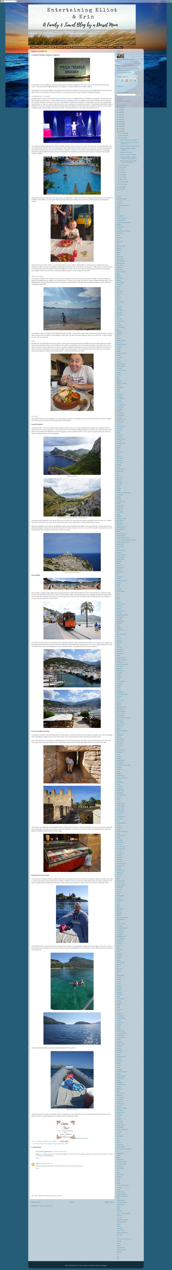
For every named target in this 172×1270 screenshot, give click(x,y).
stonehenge (120, 1104)
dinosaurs (119, 482)
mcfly (118, 784)
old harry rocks (121, 863)
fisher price (120, 576)
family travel (120, 544)
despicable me (121, 469)
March (122, 179)
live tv (118, 748)
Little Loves (120, 741)
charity (119, 385)
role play (119, 1003)
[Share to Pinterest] (68, 1141)
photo (118, 893)
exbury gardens (121, 527)
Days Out (60, 47)
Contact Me (50, 47)
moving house (121, 816)
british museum (121, 340)
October (122, 138)
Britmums (119, 342)
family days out (121, 533)
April (121, 177)
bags (118, 274)
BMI (118, 316)
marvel (119, 780)
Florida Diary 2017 (122, 580)
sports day (120, 1089)
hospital (119, 685)
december (120, 462)
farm (118, 548)
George (119, 612)
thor (118, 1151)
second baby (120, 1031)
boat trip (119, 319)
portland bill (120, 930)
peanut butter (121, 883)
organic (119, 868)
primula (119, 945)
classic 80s (120, 407)
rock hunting (120, 998)
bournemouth (121, 327)
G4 (118, 600)
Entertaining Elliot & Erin (126, 59)
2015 (120, 187)
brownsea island (121, 344)
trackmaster (120, 1174)
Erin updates (120, 520)
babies (119, 252)
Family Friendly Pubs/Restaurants (126, 540)
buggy (118, 351)
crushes (119, 445)
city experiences (121, 404)
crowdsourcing (121, 443)
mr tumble (120, 818)
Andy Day (119, 233)
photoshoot (120, 900)
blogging (119, 308)
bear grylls (120, 291)
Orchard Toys (121, 865)
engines (119, 516)
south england (121, 1076)
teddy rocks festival (122, 1129)
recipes (119, 979)
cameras (119, 361)
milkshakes (120, 793)
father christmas (121, 554)
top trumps (120, 1166)
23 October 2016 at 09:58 (59, 1151)
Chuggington (120, 398)
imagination (120, 692)
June (121, 172)
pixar (118, 904)
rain (118, 966)
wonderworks (120, 1247)
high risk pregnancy (122, 664)
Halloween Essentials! (126, 152)
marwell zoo (120, 782)
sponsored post (121, 1084)
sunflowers (120, 1110)
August (122, 167)
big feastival (120, 301)
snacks (119, 1063)
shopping (119, 1041)
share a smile (121, 1037)
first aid (119, 570)
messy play (120, 788)
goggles (119, 627)
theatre (119, 1142)
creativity (119, 437)
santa (118, 1007)
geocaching (120, 610)
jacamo (119, 702)
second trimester (121, 1033)
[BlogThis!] (63, 1141)
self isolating (120, 1035)
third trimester (121, 1146)
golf (118, 632)
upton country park (122, 1196)
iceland (119, 690)
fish (118, 574)
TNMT (118, 1155)
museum (119, 827)
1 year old (120, 201)
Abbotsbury (120, 216)
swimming (61, 1143)
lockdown (119, 752)
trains (118, 1179)
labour (118, 728)
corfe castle (120, 422)
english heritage (121, 518)
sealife (119, 1026)
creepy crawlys (121, 439)
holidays (50, 1143)
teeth (118, 1134)
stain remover (121, 1093)
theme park (120, 1144)
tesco (118, 1140)
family (41, 1143)
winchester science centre (124, 1239)
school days (120, 1016)
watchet (119, 1215)
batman (119, 286)
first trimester (120, 572)
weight (119, 1224)
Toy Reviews (120, 1168)
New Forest (120, 842)
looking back (120, 763)
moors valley (120, 808)
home (118, 679)
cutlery (119, 447)
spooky (119, 1086)
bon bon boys (121, 321)
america (119, 229)
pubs (118, 951)
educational (120, 512)
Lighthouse (120, 735)
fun (118, 595)
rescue (119, 981)
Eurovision (120, 524)
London (119, 756)
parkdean (119, 874)
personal (119, 889)
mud (118, 820)
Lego (118, 733)
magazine (119, 769)
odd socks (120, 861)
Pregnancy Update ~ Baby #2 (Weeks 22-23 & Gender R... (128, 157)
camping (119, 368)
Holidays (119, 47)
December (123, 133)
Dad (118, 449)
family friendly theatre (123, 542)
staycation (120, 1099)
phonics (119, 891)
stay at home (120, 1097)
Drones (119, 499)
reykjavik (119, 988)
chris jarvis (120, 394)
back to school (121, 271)
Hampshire (120, 651)
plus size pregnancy (122, 917)
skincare (119, 1052)
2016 (120, 131)
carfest (119, 374)
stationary (119, 1095)
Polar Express (121, 919)
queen (118, 960)
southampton (120, 1078)
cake (118, 359)
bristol (118, 338)
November (123, 135)
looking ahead (121, 760)
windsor (119, 1241)
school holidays (121, 1018)
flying (45, 1143)
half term (119, 647)
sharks (119, 1039)
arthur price (120, 241)
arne (118, 239)
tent (118, 1138)
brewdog (119, 331)
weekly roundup (121, 1222)
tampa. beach (121, 1125)
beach (37, 1143)
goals (118, 625)
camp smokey (121, 366)
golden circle (120, 630)
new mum (119, 844)
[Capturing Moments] (81, 1138)
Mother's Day (120, 810)
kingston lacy (120, 724)
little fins (119, 737)
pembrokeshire (121, 885)
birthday (119, 306)
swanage (119, 1114)
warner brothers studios (123, 1213)
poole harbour (121, 923)
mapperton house (122, 778)
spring (118, 1091)
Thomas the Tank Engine (124, 1149)
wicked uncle (120, 1230)
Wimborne (120, 1234)
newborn (119, 855)
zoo (118, 1256)
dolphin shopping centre (124, 492)
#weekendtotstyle (122, 199)
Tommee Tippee (121, 1164)
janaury (119, 705)
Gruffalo (119, 642)
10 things (119, 203)
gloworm (119, 623)
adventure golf (121, 220)
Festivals (110, 47)
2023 (120, 114)
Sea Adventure (73, 881)
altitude (119, 224)
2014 (120, 189)
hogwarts (119, 672)
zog (118, 1254)
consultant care (121, 419)
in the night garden (122, 694)
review (119, 983)
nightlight (119, 857)
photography (120, 895)
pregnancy (120, 941)
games (119, 602)
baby (118, 254)
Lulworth (119, 767)
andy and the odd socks (123, 231)
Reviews (102, 47)
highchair (119, 668)
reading (119, 977)
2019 (120, 124)
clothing (119, 411)
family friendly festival (123, 537)
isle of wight (120, 700)
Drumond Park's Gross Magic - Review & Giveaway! (128, 161)
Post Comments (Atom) (45, 1205)
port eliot (119, 926)
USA (118, 1198)
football (119, 589)
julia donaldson (121, 711)
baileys (119, 276)
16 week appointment (123, 205)
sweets (119, 1119)
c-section (119, 357)
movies (119, 814)
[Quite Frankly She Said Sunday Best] (66, 1138)
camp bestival (121, 364)
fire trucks (119, 565)
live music (119, 743)
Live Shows (93, 47)
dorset (118, 497)
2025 (120, 110)
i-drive (118, 687)
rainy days (120, 968)
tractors (119, 1176)
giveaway (119, 619)
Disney (119, 488)
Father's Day (120, 557)
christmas (119, 396)
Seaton (119, 1029)
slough (119, 1059)
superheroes (120, 1112)
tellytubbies (120, 1136)
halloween (120, 649)
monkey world (121, 805)
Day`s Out (120, 452)
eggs (118, 514)
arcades (119, 237)
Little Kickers (120, 739)
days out (119, 456)
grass (118, 636)
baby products (121, 263)
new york (119, 851)
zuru (118, 1258)
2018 (120, 126)
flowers (119, 582)
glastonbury (120, 621)
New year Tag (121, 846)
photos (119, 898)
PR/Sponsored (121, 936)
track (118, 1172)
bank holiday (120, 282)
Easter (119, 503)
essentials (120, 522)
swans (118, 1116)
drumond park (121, 501)
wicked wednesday (122, 1232)
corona (119, 424)
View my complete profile (124, 72)
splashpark (120, 1082)
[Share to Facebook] (66, 1141)
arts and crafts (121, 246)
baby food (120, 256)
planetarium (120, 908)
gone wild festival (122, 634)
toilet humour (120, 1159)
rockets (119, 1001)
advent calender (121, 218)
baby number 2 (121, 261)
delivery (119, 464)
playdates (119, 913)
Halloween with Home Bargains (129, 140)
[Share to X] (64, 1141)
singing (119, 1048)
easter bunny (120, 505)
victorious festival (122, 1202)
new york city (120, 853)
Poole (118, 921)
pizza (118, 906)
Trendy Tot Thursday (123, 1185)
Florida (92, 85)
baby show (120, 265)
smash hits (120, 1061)
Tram (118, 1181)
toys (118, 1170)
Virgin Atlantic (121, 1204)
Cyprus (33, 86)
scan (118, 1011)
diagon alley (120, 471)
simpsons (119, 1046)
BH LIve (119, 297)
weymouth (120, 1228)
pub (118, 947)
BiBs (118, 299)
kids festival (120, 722)
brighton (119, 334)
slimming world (121, 1056)
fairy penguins (121, 529)
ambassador (120, 226)
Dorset (68, 47)
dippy (118, 486)
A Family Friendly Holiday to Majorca (130, 146)
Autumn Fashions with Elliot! (128, 154)
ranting (119, 971)
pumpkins (119, 953)
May (121, 174)
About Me (41, 47)
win (118, 1236)
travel (66, 1143)
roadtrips (119, 992)
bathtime (119, 284)
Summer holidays (122, 1108)
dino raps (119, 477)
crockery (119, 441)
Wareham (119, 1211)
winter (118, 1243)
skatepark (119, 1050)
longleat (119, 758)
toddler (119, 1157)
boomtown (120, 325)
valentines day (121, 1200)
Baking (119, 280)
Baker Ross (120, 278)
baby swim (120, 267)
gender (119, 608)
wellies (119, 1226)
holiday (119, 675)
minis (118, 799)
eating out (120, 510)
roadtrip (119, 990)
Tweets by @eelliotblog (123, 101)
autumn (119, 250)
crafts (118, 432)
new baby (119, 840)
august (119, 248)
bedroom (119, 293)
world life (119, 1252)
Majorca (55, 1143)
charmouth (120, 387)
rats (118, 973)
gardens (119, 606)
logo (118, 754)
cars (118, 377)
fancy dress (120, 546)
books (118, 323)
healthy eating (121, 657)
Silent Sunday (121, 1043)
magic (118, 771)
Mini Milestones (121, 795)
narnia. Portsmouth (122, 831)
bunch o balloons (122, 353)
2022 (120, 117)
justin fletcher (120, 715)
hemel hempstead (122, 660)
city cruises (120, 402)
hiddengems (120, 662)
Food (118, 587)
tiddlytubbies (120, 1153)
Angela (38, 1163)
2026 (120, 107)
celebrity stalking (121, 383)
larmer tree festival (122, 730)
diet (118, 473)
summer (119, 1106)
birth (118, 304)
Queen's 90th (121, 962)
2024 (120, 112)
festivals (119, 561)
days (118, 454)
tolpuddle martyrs (122, 1161)
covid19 (119, 430)
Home (33, 47)
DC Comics (120, 458)
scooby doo (120, 1022)
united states (120, 1192)
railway (119, 964)
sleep (118, 1054)
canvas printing (121, 370)
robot (118, 996)
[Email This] (61, 1141)
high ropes (120, 666)
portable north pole (122, 928)
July (121, 170)
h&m (118, 645)
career (119, 372)
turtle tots (119, 1187)
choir (118, 392)
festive (119, 563)
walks (118, 1209)
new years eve (121, 848)
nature (119, 838)
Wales (118, 1206)
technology (120, 1127)
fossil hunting (120, 591)
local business (121, 750)
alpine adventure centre (123, 222)
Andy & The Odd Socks (80, 47)
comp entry (120, 413)
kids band (119, 720)
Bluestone (120, 314)
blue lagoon (120, 310)
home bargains (121, 681)
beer (118, 295)
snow (118, 1067)
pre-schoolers (121, 938)
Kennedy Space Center (123, 718)
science (119, 1020)
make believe (120, 775)
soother (119, 1074)
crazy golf (119, 434)
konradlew (92, 1265)
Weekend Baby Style (123, 1219)
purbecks (119, 956)
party (118, 878)
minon (118, 801)
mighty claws (120, 790)
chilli (118, 389)
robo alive (119, 994)
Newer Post (35, 1202)
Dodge (119, 490)
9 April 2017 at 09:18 (46, 1163)
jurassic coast (121, 713)
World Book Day (121, 1249)
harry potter (120, 653)
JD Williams (120, 709)
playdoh (119, 915)
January (122, 184)
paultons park (121, 881)
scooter (119, 1024)
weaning (119, 1217)
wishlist (119, 1245)
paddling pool (121, 870)
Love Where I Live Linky (124, 765)
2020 (120, 121)
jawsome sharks (121, 707)
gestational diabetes (122, 615)
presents (119, 943)
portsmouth (120, 932)
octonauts (119, 859)
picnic (118, 902)
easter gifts (120, 507)
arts (118, 244)
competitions (120, 415)
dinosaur (119, 479)
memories (120, 786)
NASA (118, 833)
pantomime (120, 872)
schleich (119, 1013)
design (119, 467)
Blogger (104, 1265)
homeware (120, 683)
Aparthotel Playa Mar (62, 98)
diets (118, 475)
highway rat (120, 670)
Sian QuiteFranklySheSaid (44, 1151)
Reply (37, 1158)
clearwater (120, 409)
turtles (118, 1189)
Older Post (109, 1202)
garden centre (121, 604)
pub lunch (119, 949)
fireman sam (120, 567)
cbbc (118, 379)
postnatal (119, 934)
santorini (119, 1009)
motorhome (120, 812)
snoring (119, 1065)
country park (120, 426)
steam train (120, 1101)
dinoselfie (119, 484)
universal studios (121, 1194)
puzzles (119, 958)
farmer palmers (121, 550)
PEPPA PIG (120, 887)
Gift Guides (120, 617)
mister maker (120, 803)
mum (118, 825)
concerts (119, 417)
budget (119, 349)
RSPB (118, 1005)
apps (118, 235)
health (118, 655)
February (123, 182)
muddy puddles (121, 823)
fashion (119, 552)
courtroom (120, 428)
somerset (119, 1069)
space (118, 1080)
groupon (119, 640)
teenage (119, 1131)
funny (118, 597)
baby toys (119, 269)
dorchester (120, 494)
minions (119, 797)
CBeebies (119, 381)
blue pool (119, 312)
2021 (120, 119)
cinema (119, 400)
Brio (118, 336)
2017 (120, 129)
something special (122, 1071)
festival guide (120, 559)
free (118, 593)
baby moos (120, 259)
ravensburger (121, 975)
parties (119, 876)
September (123, 165)
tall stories (120, 1123)
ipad (118, 698)
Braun (118, 329)
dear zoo (119, 460)
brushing (119, 346)
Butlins (119, 355)
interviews (120, 696)
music (118, 829)
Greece (119, 638)
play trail (119, 911)
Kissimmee (120, 726)
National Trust (121, 835)
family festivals (121, 535)
